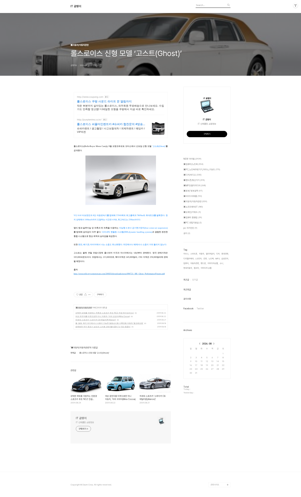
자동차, (202, 254)
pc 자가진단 (190, 228)
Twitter (200, 308)
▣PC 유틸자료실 (192, 222)
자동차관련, (194, 263)
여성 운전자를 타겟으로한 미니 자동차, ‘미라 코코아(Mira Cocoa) (102, 316)
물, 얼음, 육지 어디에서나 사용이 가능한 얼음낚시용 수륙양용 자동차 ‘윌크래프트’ (109, 323)
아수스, (186, 254)
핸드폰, (203, 263)
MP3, (217, 258)
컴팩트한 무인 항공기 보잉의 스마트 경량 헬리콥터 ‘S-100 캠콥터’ (103, 326)
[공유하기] (85, 294)
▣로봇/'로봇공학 (193, 191)
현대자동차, (188, 268)
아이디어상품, (213, 263)
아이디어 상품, (206, 268)
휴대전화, (225, 254)
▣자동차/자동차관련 (84, 307)
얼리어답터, (210, 254)
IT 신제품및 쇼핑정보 (85, 422)
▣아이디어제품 (192, 196)
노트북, (211, 258)
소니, (222, 263)
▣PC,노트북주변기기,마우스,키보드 (201, 169)
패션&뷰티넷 (216, 469)
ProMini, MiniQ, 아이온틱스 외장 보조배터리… (220, 477)
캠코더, (196, 268)
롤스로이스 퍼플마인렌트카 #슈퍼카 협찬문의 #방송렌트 (111, 124)
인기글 (195, 279)
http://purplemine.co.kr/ (89, 119)
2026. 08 (207, 343)
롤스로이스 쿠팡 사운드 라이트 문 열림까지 (104, 101)
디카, (218, 254)
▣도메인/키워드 (192, 212)
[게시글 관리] (89, 294)
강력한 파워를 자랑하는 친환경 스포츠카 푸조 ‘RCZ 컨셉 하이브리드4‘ (104, 313)
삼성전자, (225, 258)
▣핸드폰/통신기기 (194, 180)
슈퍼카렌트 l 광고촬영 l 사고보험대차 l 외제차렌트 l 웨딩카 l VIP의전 (111, 130)
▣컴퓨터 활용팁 (192, 217)
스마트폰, (194, 254)
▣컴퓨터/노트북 (193, 164)
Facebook (188, 308)
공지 (186, 233)
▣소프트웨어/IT (193, 207)
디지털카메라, (188, 258)
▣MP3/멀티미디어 (194, 185)
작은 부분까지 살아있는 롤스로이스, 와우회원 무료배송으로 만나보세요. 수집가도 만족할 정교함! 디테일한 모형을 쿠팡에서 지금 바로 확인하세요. (120, 107)
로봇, (205, 258)
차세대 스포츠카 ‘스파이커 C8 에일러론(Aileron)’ (95, 320)
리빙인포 (214, 464)
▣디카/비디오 (192, 175)
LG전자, (198, 258)
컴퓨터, (186, 263)
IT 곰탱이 (76, 6)
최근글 (186, 279)
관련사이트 (215, 485)
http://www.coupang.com (90, 96)
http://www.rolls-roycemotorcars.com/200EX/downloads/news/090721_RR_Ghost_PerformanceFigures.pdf (119, 273)
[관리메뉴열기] (295, 5)
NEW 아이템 (192, 159)
